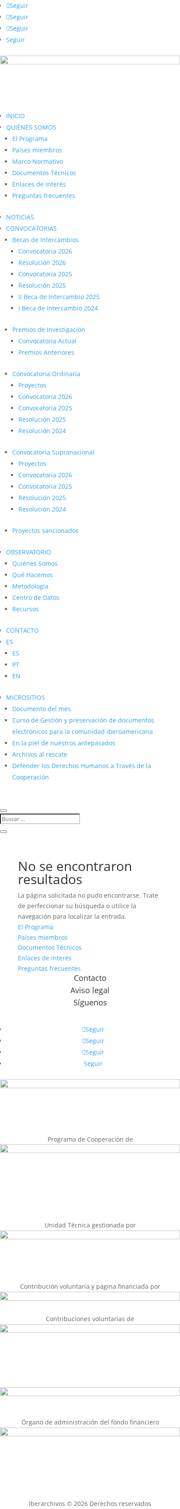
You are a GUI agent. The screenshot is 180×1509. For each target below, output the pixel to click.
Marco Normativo (37, 161)
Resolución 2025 (42, 285)
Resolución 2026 (42, 262)
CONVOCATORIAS (31, 228)
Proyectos (32, 385)
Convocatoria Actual (47, 341)
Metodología (30, 586)
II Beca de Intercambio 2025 (59, 297)
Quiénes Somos (35, 563)
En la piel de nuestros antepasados (63, 743)
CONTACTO (22, 630)
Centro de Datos (35, 597)
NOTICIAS (20, 217)
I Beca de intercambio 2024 (58, 308)
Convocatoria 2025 (45, 274)
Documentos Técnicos (44, 173)
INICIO (15, 116)
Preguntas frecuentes (43, 195)
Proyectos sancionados (45, 530)
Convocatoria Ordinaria (46, 374)
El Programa (30, 138)
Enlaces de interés (39, 184)
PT (15, 664)
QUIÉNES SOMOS (31, 127)
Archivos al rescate (39, 754)
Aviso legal (90, 990)
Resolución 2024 (42, 431)
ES (9, 642)
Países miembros (37, 150)
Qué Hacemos (32, 575)
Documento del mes (41, 709)
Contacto (90, 978)
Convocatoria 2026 (45, 251)
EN (16, 676)
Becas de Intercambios (45, 240)
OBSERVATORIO (28, 552)
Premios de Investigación (48, 329)
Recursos (25, 609)
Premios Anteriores (46, 352)
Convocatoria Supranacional (53, 452)
